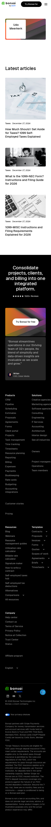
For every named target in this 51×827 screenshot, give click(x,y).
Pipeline (9, 404)
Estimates (10, 413)
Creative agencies (41, 399)
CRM (7, 399)
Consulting (37, 413)
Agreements (11, 422)
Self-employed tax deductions (15, 585)
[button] (45, 4)
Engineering (38, 417)
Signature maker (14, 563)
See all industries (41, 439)
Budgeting (10, 484)
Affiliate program (14, 655)
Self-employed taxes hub (16, 577)
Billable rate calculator (11, 557)
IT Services (37, 422)
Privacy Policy (12, 630)
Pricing (9, 513)
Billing (8, 462)
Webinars (10, 536)
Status (8, 644)
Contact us (11, 621)
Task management (15, 439)
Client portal (11, 430)
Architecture (38, 430)
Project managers (41, 461)
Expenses (10, 466)
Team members (40, 470)
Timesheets (11, 448)
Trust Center (11, 639)
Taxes (8, 123)
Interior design (39, 435)
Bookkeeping (12, 475)
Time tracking (12, 444)
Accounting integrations (11, 490)
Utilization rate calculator (13, 550)
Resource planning (15, 453)
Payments (10, 471)
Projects (9, 435)
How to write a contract (13, 569)
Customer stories (14, 503)
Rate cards (11, 479)
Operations (37, 466)
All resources (12, 599)
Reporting (10, 457)
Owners (36, 451)
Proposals (10, 417)
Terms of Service (14, 626)
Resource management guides (16, 542)
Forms (8, 426)
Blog (7, 531)
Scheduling (11, 408)
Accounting (38, 426)
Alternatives (11, 590)
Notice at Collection (15, 635)
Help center (11, 617)
